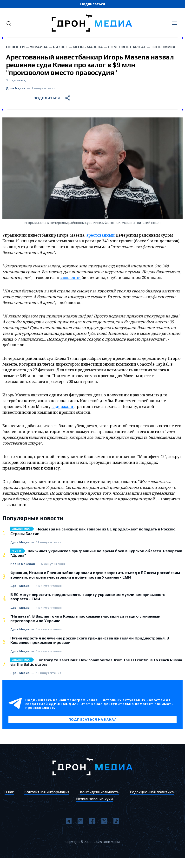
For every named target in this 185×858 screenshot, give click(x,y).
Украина (39, 47)
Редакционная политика (152, 792)
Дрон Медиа (15, 88)
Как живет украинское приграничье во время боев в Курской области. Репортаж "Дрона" (96, 553)
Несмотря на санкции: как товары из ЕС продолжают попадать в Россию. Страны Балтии (93, 531)
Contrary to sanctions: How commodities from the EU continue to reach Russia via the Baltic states (96, 662)
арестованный (100, 235)
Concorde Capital (127, 47)
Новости (15, 47)
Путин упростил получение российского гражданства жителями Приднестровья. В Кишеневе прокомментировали (89, 640)
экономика (163, 47)
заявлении (70, 277)
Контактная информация (46, 792)
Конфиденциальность (99, 792)
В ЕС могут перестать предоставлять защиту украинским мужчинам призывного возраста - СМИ (87, 597)
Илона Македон (22, 564)
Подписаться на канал (92, 719)
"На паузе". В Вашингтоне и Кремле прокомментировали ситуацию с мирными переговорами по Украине (85, 618)
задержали (63, 406)
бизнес (60, 47)
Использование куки (94, 799)
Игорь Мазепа (88, 47)
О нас (9, 792)
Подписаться (92, 4)
